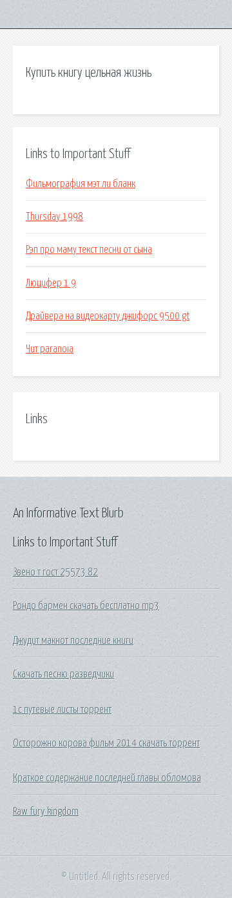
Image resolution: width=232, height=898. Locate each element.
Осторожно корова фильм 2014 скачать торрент (106, 743)
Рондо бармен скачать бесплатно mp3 (86, 606)
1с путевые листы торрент (62, 709)
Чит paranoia (49, 349)
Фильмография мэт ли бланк (80, 184)
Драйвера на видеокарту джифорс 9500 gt (107, 316)
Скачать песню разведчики (63, 674)
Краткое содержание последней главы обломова (107, 778)
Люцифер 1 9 (51, 283)
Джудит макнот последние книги (73, 640)
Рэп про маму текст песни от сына (89, 249)
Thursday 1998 (54, 217)
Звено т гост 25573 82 (55, 572)
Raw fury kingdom (46, 811)
